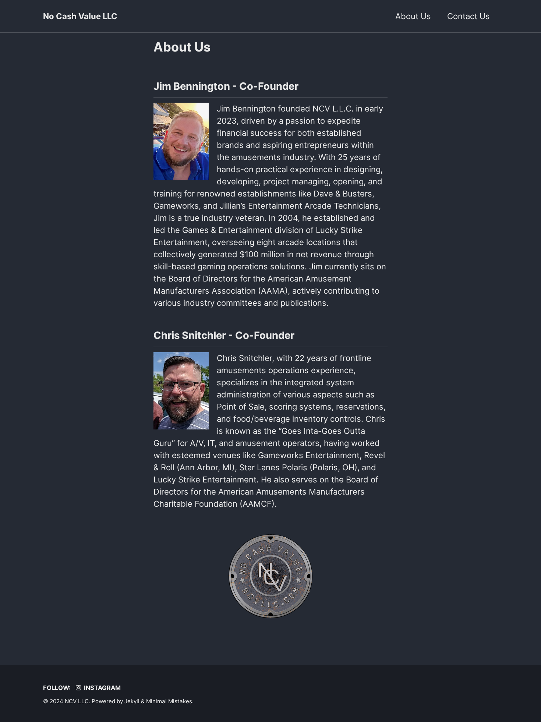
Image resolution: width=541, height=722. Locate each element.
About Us (413, 16)
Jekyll (131, 701)
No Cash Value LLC (80, 16)
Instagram (101, 687)
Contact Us (468, 16)
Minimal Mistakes (169, 701)
